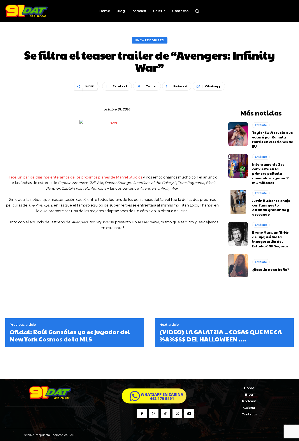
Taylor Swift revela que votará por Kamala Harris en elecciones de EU (272, 139)
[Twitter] (177, 413)
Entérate (261, 125)
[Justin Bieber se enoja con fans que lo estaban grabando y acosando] (238, 202)
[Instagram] (153, 413)
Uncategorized (149, 40)
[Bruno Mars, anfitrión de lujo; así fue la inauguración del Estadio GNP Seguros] (238, 234)
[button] (197, 11)
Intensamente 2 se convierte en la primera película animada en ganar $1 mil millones (271, 173)
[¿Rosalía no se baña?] (238, 265)
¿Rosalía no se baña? (270, 269)
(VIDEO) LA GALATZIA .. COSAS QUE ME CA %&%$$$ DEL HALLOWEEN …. (221, 335)
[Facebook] (142, 413)
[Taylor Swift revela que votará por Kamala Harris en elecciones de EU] (238, 134)
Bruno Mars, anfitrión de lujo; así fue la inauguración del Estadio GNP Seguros (271, 239)
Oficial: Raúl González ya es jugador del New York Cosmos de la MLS (70, 335)
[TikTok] (165, 413)
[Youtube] (189, 413)
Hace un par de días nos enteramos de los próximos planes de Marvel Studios (74, 177)
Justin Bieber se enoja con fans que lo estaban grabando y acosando (271, 207)
